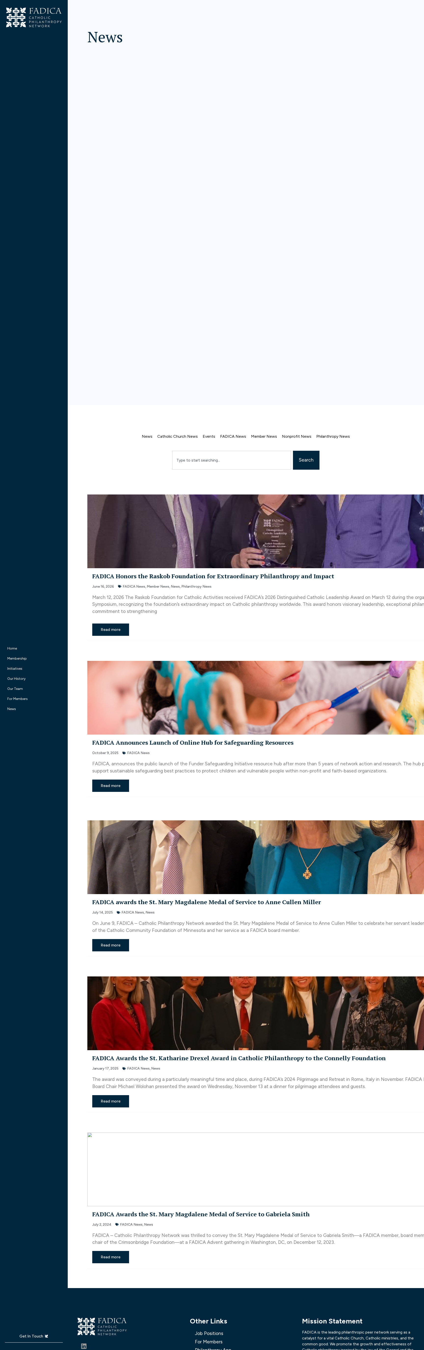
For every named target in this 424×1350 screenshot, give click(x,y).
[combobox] (231, 460)
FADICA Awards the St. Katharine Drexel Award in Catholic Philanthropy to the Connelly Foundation (239, 1058)
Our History (16, 679)
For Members (17, 699)
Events (209, 436)
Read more (110, 629)
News (11, 709)
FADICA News (233, 436)
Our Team (15, 689)
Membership (17, 658)
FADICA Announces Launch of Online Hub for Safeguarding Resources (192, 742)
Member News (264, 436)
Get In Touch (31, 1336)
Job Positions (209, 1333)
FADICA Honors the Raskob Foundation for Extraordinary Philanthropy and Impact (213, 576)
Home (12, 648)
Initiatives (14, 669)
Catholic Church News (177, 436)
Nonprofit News (296, 436)
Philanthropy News (333, 436)
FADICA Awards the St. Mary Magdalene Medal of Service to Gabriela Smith (201, 1214)
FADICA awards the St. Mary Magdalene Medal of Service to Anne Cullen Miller (206, 902)
